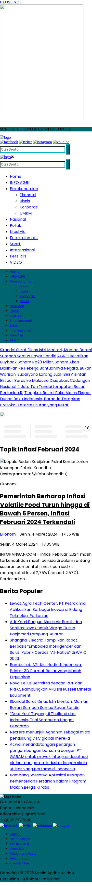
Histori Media (20, 838)
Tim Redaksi (19, 843)
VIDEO (16, 262)
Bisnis (25, 201)
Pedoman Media (23, 853)
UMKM (26, 213)
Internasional (22, 250)
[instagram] (42, 142)
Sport (15, 244)
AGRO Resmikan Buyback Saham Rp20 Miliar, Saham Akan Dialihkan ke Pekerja (44, 362)
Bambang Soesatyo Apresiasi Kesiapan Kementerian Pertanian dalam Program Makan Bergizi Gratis (48, 781)
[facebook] (9, 142)
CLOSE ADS (11, 2)
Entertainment (24, 238)
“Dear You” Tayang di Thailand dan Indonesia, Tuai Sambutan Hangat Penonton (43, 720)
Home (15, 176)
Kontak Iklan (19, 863)
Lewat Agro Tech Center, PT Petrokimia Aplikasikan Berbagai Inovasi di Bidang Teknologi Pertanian (48, 609)
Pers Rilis (18, 256)
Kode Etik (17, 848)
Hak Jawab (19, 858)
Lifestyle (18, 231)
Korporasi (29, 207)
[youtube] (61, 142)
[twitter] (25, 142)
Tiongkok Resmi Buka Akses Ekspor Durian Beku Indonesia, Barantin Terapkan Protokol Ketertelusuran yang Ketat (45, 399)
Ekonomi (28, 195)
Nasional (18, 219)
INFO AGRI (19, 182)
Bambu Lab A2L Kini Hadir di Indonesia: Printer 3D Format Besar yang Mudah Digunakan (46, 671)
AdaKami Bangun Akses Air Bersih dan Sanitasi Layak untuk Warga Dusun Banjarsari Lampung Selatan (46, 628)
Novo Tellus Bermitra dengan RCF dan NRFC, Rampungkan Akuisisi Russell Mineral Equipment (50, 689)
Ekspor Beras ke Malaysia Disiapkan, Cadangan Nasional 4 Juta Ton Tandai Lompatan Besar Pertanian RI (45, 387)
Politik (15, 225)
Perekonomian (24, 189)
